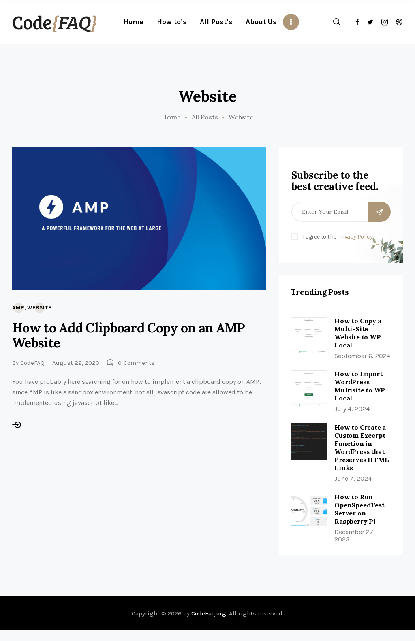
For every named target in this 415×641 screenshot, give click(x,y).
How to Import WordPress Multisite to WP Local (359, 386)
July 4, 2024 (352, 409)
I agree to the (337, 236)
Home (171, 117)
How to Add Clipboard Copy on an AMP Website (128, 335)
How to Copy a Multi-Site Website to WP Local (357, 333)
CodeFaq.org (208, 613)
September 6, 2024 (362, 356)
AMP (18, 308)
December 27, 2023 (354, 535)
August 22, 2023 (75, 362)
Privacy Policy (354, 236)
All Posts (205, 117)
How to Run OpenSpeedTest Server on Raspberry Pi (359, 509)
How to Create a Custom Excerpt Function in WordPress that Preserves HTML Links (361, 447)
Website (39, 308)
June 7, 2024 (353, 478)
